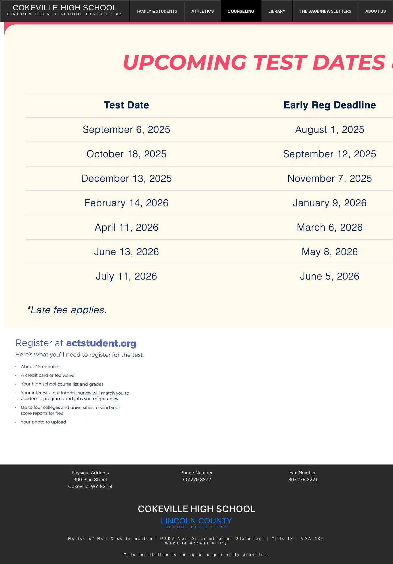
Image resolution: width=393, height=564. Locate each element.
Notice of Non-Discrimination (110, 539)
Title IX (283, 539)
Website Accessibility (196, 543)
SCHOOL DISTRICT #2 (196, 527)
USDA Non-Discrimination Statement (212, 539)
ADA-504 (313, 539)
